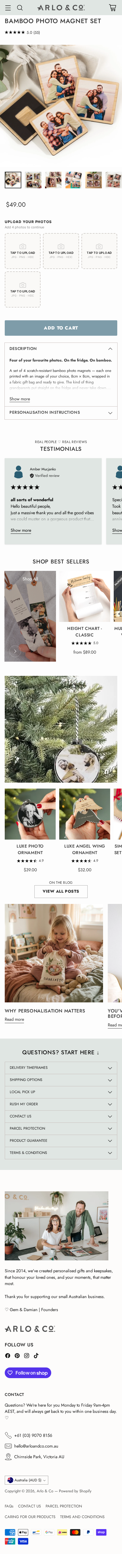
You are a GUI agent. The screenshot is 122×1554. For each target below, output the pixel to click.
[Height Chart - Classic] (84, 596)
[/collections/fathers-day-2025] (61, 729)
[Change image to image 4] (73, 180)
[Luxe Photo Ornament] (30, 814)
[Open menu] (8, 7)
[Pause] (107, 772)
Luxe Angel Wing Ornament (84, 849)
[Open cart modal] (112, 7)
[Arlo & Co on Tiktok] (36, 1356)
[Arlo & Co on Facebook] (7, 1356)
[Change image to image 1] (13, 180)
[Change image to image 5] (93, 180)
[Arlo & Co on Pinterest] (17, 1356)
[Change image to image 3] (53, 180)
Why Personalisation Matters (45, 1010)
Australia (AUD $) (28, 1480)
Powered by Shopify (75, 1491)
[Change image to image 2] (33, 180)
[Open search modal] (20, 7)
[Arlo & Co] (61, 7)
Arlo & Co (45, 1491)
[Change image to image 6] (113, 180)
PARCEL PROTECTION (64, 1506)
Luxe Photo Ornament (30, 849)
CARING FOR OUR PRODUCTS (30, 1517)
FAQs (9, 1506)
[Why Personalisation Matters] (54, 953)
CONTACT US (29, 1506)
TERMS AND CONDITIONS (82, 1517)
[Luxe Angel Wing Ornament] (84, 814)
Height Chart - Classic (84, 631)
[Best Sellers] (15, 651)
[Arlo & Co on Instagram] (26, 1356)
